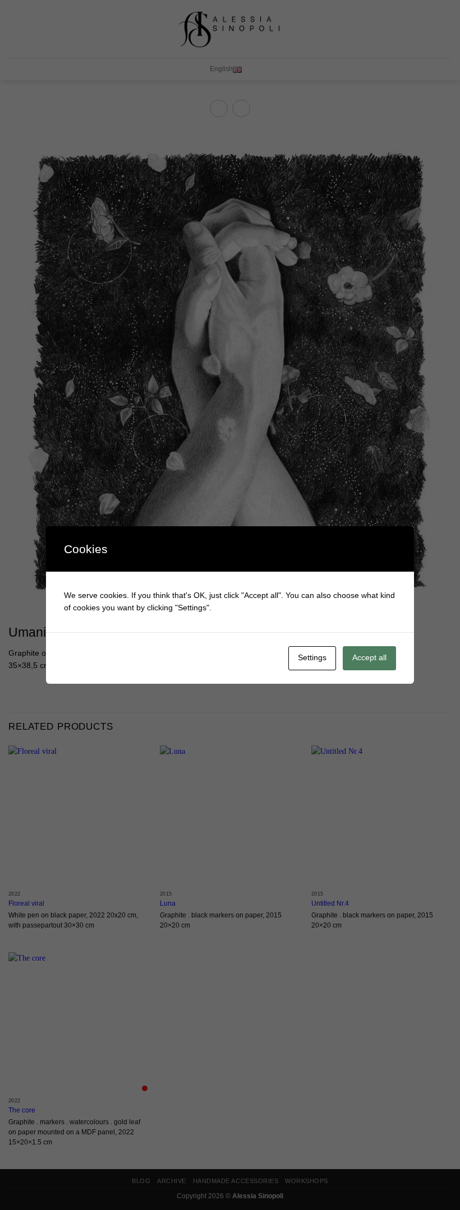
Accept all (369, 657)
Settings (312, 657)
